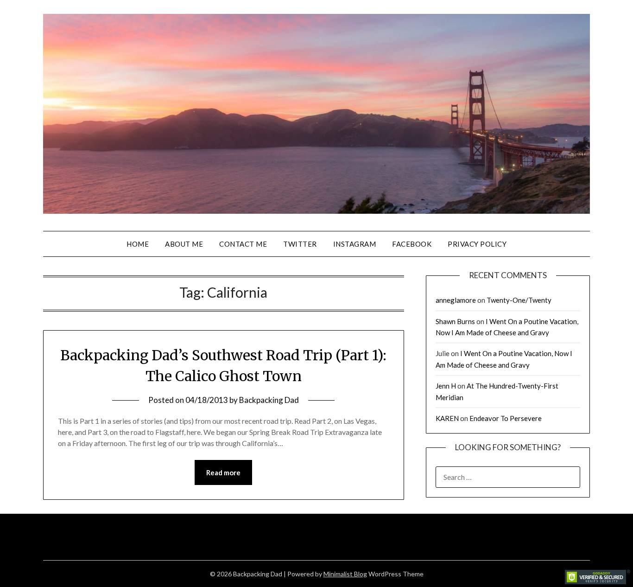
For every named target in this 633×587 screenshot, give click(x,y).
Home (138, 244)
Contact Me (243, 244)
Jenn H (446, 386)
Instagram (354, 244)
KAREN (447, 418)
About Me (184, 244)
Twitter (300, 244)
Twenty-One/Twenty (519, 300)
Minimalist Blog (345, 574)
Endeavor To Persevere (505, 418)
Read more (223, 472)
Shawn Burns (455, 321)
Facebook (411, 244)
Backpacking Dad (269, 400)
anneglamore (456, 300)
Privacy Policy (477, 244)
